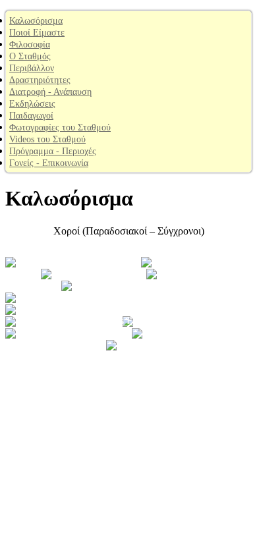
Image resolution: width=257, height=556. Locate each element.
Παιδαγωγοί (31, 116)
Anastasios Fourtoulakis (129, 320)
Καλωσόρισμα (36, 21)
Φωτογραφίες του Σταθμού (60, 127)
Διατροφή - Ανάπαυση (50, 92)
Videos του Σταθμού (47, 139)
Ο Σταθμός (30, 56)
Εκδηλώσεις (32, 104)
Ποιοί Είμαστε (37, 33)
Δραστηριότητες (40, 80)
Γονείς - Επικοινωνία (48, 163)
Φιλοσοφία (29, 44)
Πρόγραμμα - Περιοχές (52, 151)
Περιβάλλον (31, 68)
